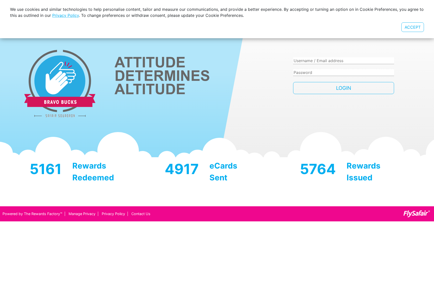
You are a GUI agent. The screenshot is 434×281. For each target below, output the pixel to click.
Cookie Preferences (370, 27)
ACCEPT (413, 27)
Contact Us (140, 214)
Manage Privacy (82, 214)
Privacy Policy (113, 214)
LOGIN (343, 88)
